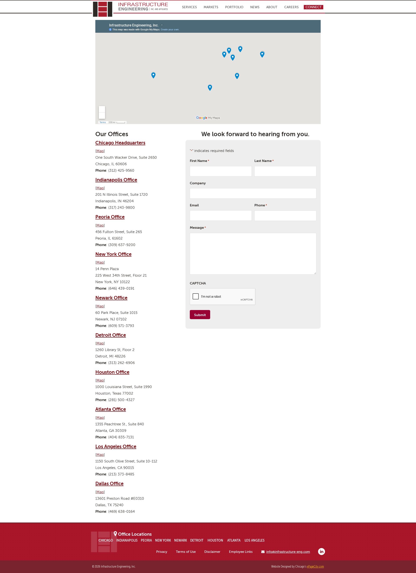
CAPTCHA (198, 283)
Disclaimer (212, 551)
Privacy (161, 551)
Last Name (264, 161)
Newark (180, 540)
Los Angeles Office (115, 446)
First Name (199, 161)
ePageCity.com (315, 566)
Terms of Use (186, 551)
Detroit (196, 540)
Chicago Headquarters (120, 142)
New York (163, 540)
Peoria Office (110, 217)
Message (198, 228)
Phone (260, 205)
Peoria (146, 540)
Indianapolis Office (116, 180)
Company (198, 183)
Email (194, 205)
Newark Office (111, 297)
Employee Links (241, 551)
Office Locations (135, 534)
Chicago (106, 540)
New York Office (113, 254)
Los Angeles (255, 540)
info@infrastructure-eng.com (288, 551)
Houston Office (112, 372)
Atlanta (233, 540)
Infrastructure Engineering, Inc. (130, 9)
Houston (215, 540)
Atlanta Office (110, 409)
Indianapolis (127, 540)
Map (100, 151)
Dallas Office (109, 483)
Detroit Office (110, 335)
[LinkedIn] (321, 551)
